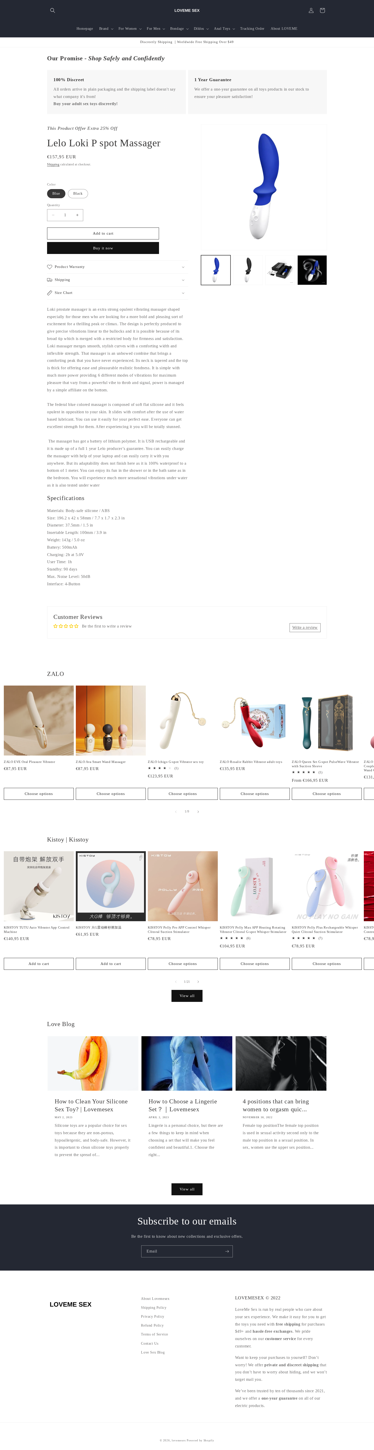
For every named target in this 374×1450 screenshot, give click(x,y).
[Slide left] (175, 811)
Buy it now (103, 248)
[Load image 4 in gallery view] (312, 270)
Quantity (53, 205)
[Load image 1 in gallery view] (216, 270)
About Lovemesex (155, 1299)
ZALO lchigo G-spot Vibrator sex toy (176, 762)
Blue (56, 193)
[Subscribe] (227, 1251)
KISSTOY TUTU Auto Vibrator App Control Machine (37, 930)
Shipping (53, 164)
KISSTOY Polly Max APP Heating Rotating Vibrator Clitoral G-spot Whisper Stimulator (253, 930)
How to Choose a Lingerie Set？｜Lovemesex (183, 1105)
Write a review (305, 627)
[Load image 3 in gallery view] (280, 270)
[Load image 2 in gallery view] (248, 270)
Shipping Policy (153, 1308)
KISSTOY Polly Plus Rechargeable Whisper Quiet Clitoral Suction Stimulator (325, 930)
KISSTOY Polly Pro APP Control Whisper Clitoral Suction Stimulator (179, 930)
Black (78, 193)
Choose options (39, 794)
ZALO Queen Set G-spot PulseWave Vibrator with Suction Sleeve (325, 764)
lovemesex (179, 1440)
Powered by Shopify (200, 1440)
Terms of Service (154, 1335)
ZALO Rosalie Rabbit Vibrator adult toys (251, 762)
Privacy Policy (152, 1316)
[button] (52, 10)
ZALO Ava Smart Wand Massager (101, 762)
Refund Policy (152, 1325)
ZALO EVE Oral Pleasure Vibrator (29, 762)
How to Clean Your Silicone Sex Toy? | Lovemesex (91, 1105)
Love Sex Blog (153, 1352)
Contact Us (149, 1343)
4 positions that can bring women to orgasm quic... (276, 1105)
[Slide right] (198, 811)
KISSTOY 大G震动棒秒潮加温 (98, 927)
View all (187, 996)
